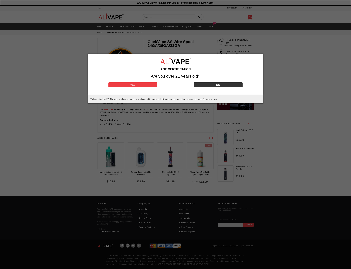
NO (218, 84)
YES (132, 84)
